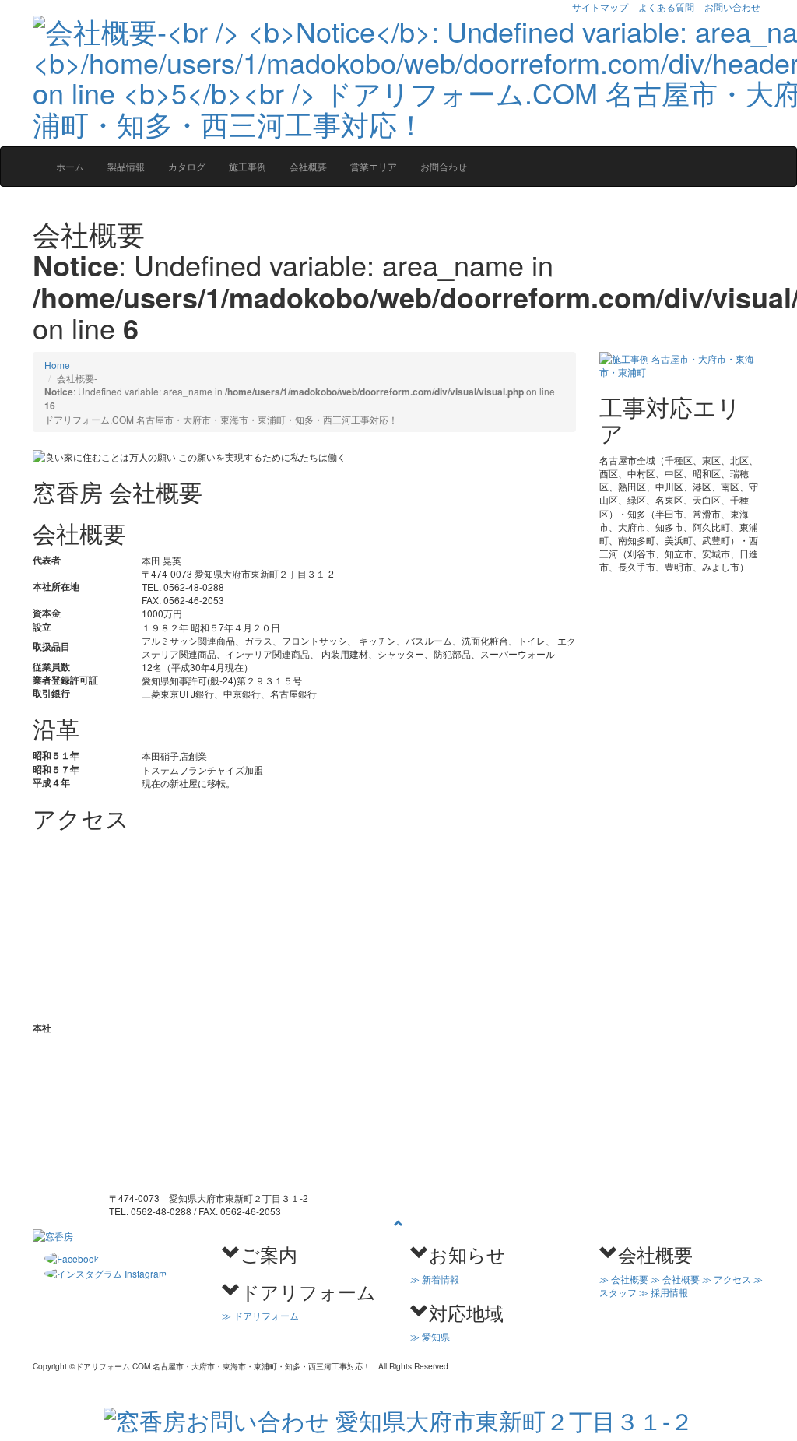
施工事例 (247, 166)
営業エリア (373, 166)
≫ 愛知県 (430, 1336)
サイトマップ (600, 6)
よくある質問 (666, 6)
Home (57, 364)
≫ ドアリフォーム (260, 1315)
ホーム (70, 166)
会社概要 (308, 166)
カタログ (186, 166)
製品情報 (126, 166)
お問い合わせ (732, 6)
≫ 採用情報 (663, 1292)
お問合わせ (443, 166)
